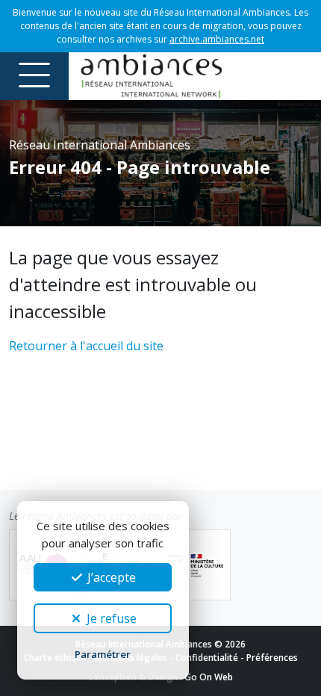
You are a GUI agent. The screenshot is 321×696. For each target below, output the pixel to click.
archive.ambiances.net (216, 39)
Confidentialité (206, 657)
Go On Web (208, 677)
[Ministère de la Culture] (195, 565)
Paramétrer (103, 654)
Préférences (272, 657)
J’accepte (110, 577)
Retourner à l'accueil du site (86, 346)
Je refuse (110, 618)
